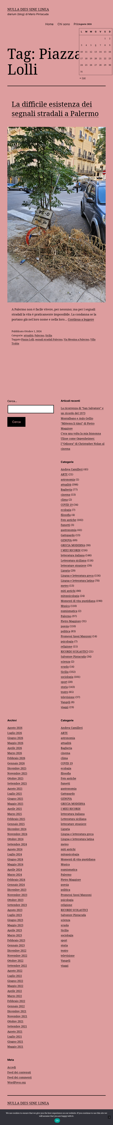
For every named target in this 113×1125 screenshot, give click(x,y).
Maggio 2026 (15, 743)
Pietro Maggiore (71, 621)
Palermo (39, 335)
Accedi (11, 1067)
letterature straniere (73, 565)
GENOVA (66, 540)
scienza (65, 661)
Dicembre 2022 (16, 950)
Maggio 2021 (15, 1046)
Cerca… (12, 401)
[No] (109, 1117)
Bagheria (66, 489)
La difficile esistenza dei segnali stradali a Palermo (55, 108)
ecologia (66, 510)
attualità (28, 335)
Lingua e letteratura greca (77, 575)
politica (65, 631)
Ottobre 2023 (15, 900)
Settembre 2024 (17, 844)
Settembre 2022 (17, 965)
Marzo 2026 (14, 753)
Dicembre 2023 (16, 889)
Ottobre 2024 (15, 839)
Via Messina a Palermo (76, 339)
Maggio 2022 (15, 986)
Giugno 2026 (15, 738)
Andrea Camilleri (72, 469)
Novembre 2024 (17, 834)
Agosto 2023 (14, 910)
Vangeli (65, 702)
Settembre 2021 (17, 1026)
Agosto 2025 (14, 788)
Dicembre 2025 (16, 768)
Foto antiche (68, 520)
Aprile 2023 (14, 930)
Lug (84, 78)
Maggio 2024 (15, 864)
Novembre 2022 (17, 955)
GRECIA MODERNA (73, 545)
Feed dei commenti (19, 1077)
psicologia (67, 641)
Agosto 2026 (14, 727)
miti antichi (68, 591)
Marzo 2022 (14, 996)
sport (64, 682)
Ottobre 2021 (15, 1021)
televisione (68, 697)
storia (64, 687)
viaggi (64, 707)
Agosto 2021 (14, 1031)
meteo (65, 585)
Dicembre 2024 (16, 829)
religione (66, 646)
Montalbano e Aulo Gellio (77, 418)
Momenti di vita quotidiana (78, 601)
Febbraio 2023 (16, 940)
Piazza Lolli (27, 339)
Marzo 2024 (14, 874)
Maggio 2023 (15, 925)
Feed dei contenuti (19, 1072)
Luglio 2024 (14, 854)
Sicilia (48, 335)
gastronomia (69, 530)
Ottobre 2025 (15, 778)
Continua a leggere (81, 319)
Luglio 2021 (14, 1036)
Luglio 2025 (14, 793)
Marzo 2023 (14, 935)
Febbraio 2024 (16, 879)
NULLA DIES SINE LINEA (28, 9)
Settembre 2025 (17, 783)
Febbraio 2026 (16, 758)
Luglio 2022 (14, 976)
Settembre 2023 (17, 905)
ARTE (64, 474)
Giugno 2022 (15, 981)
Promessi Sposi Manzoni (76, 636)
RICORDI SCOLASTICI (74, 651)
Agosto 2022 (14, 970)
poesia (65, 626)
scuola (65, 666)
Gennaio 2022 (16, 1006)
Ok (57, 1120)
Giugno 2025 (15, 798)
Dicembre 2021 (16, 1011)
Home (49, 24)
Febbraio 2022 (16, 1001)
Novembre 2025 (17, 773)
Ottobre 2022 (15, 960)
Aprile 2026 (14, 748)
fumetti (65, 525)
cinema (65, 494)
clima (64, 499)
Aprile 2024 (14, 869)
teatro (64, 692)
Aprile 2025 (14, 808)
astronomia (68, 479)
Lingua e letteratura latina (77, 580)
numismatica (69, 611)
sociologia (67, 677)
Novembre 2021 (17, 1016)
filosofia (66, 515)
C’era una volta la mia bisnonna (81, 433)
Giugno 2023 (15, 920)
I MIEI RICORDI (70, 550)
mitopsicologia (70, 596)
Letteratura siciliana (73, 560)
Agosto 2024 (14, 849)
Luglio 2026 (14, 733)
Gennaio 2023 (16, 945)
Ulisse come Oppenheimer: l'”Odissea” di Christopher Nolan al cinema (82, 443)
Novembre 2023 (17, 895)
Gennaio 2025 (16, 824)
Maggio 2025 (15, 803)
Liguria (65, 570)
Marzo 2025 (14, 814)
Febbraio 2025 (16, 819)
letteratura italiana (73, 555)
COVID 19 (67, 504)
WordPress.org (16, 1082)
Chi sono (64, 24)
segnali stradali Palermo (49, 339)
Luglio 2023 (14, 915)
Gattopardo (68, 535)
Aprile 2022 (14, 991)
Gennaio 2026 (16, 763)
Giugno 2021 (15, 1041)
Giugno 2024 (15, 859)
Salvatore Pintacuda (73, 656)
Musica (65, 606)
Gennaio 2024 (16, 884)
